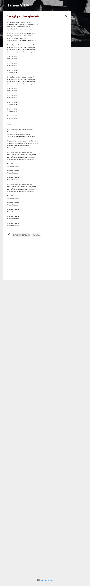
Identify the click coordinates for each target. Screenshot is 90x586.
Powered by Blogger (46, 580)
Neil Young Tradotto (19, 5)
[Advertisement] (80, 44)
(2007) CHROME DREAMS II (21, 235)
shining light (36, 235)
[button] (65, 16)
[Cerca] (86, 6)
